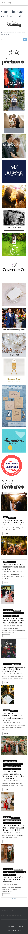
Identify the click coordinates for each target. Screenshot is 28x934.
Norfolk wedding (15, 817)
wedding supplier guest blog (18, 872)
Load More (14, 898)
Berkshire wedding (8, 869)
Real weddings (7, 615)
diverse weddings (8, 610)
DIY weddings (17, 610)
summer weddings (8, 769)
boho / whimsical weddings (10, 761)
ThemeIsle (19, 930)
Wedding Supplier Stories (9, 874)
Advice (5, 517)
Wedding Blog (6, 923)
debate (5, 561)
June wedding (19, 763)
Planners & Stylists (18, 869)
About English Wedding (10, 926)
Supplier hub (22, 923)
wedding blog (12, 517)
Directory (14, 923)
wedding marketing (16, 664)
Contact (21, 926)
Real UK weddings (19, 613)
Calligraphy (6, 710)
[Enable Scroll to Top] (25, 931)
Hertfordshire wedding (9, 763)
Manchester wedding (8, 613)
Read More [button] (6, 533)
